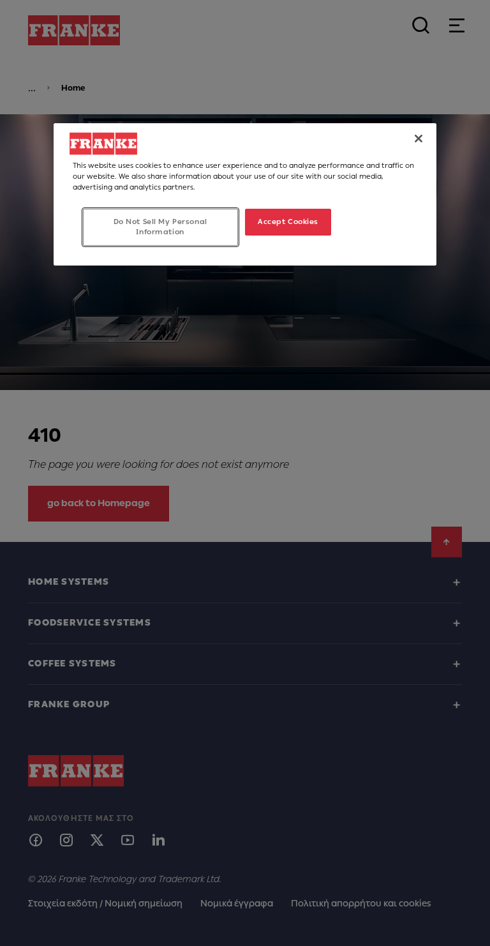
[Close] (419, 138)
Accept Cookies (288, 221)
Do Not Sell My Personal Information (160, 226)
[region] (245, 194)
